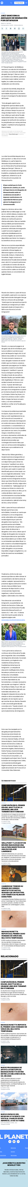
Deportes (13, 1148)
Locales (3, 13)
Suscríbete (20, 2)
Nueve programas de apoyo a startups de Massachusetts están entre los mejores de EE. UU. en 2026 (13, 1071)
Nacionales (14, 1155)
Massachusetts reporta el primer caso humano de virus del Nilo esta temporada (13, 934)
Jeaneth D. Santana (6, 23)
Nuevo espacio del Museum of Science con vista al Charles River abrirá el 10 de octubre (12, 1117)
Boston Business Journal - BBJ (9, 1122)
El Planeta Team (5, 821)
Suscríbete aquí (13, 134)
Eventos (3, 883)
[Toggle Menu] (26, 3)
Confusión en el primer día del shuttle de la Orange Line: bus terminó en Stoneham (13, 808)
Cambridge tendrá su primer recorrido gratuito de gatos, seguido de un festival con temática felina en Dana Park (13, 891)
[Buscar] (11, 3)
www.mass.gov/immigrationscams (13, 620)
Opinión (13, 1151)
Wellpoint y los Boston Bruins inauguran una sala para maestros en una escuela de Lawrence (13, 847)
